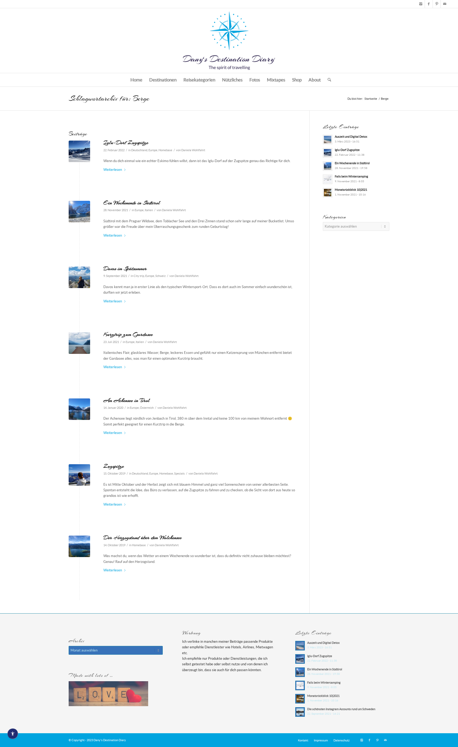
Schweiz (160, 275)
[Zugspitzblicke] (79, 475)
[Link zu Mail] (445, 4)
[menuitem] (136, 79)
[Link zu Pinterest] (437, 4)
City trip (139, 275)
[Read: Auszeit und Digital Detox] (327, 139)
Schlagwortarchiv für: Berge (109, 98)
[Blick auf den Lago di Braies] (79, 211)
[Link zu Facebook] (429, 4)
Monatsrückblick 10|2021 (351, 189)
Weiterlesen (112, 170)
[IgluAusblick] (79, 151)
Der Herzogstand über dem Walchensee (142, 537)
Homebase (165, 150)
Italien (149, 210)
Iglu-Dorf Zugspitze (125, 142)
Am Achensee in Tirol (126, 400)
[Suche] (327, 79)
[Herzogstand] (79, 546)
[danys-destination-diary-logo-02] (229, 40)
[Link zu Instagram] (421, 4)
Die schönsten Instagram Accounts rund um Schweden (341, 709)
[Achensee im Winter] (79, 409)
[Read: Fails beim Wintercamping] (327, 179)
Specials (179, 473)
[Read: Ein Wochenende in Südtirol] (327, 166)
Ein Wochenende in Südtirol (131, 202)
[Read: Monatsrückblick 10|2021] (327, 192)
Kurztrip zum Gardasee (128, 334)
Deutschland (139, 150)
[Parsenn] (79, 277)
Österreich (147, 407)
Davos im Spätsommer (125, 268)
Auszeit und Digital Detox (351, 136)
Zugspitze (113, 466)
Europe (152, 150)
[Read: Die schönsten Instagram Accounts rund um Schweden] (300, 712)
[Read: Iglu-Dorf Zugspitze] (327, 153)
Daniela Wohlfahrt (193, 150)
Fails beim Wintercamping (351, 176)
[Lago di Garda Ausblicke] (79, 343)
